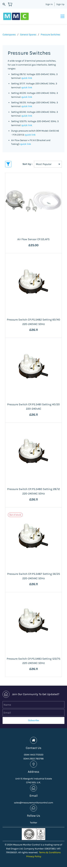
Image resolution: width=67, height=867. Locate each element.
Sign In (49, 4)
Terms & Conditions (50, 852)
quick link (26, 78)
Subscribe (33, 720)
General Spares (28, 34)
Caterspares (9, 34)
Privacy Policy (33, 856)
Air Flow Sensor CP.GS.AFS (33, 239)
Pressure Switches (50, 34)
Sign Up (60, 4)
